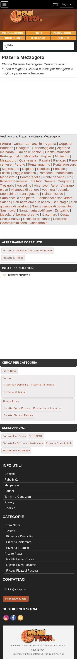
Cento (18, 143)
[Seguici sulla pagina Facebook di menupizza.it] (13, 617)
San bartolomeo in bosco (31, 202)
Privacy (9, 502)
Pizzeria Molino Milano (16, 450)
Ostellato (43, 169)
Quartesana (28, 160)
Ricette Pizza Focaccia (47, 408)
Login (65, 4)
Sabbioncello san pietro (17, 198)
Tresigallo (7, 185)
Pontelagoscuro (64, 164)
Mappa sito (11, 485)
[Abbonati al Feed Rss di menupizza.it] (20, 617)
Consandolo (38, 223)
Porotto (20, 164)
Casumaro (49, 214)
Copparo (65, 143)
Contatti (9, 473)
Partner (9, 491)
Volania (63, 189)
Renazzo (59, 160)
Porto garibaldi (10, 156)
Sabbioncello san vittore (55, 198)
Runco (58, 194)
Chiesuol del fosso (36, 219)
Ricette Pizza (38, 38)
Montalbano (64, 173)
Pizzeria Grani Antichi (59, 443)
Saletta (5, 202)
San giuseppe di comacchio (52, 206)
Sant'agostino (29, 194)
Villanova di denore (25, 189)
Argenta (50, 143)
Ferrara (5, 143)
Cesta (64, 214)
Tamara (50, 181)
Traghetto (65, 181)
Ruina (46, 194)
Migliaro (46, 156)
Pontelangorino (39, 164)
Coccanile (60, 219)
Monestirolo (8, 177)
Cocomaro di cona (13, 223)
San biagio (60, 202)
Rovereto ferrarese (14, 181)
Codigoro (23, 148)
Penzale (59, 169)
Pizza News (63, 38)
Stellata (36, 181)
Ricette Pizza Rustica (17, 408)
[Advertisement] (38, 106)
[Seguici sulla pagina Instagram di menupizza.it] (6, 617)
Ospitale (28, 169)
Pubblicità (11, 479)
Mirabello (31, 156)
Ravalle (44, 160)
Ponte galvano (53, 177)
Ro (69, 177)
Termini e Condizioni (18, 496)
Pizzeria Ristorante (63, 33)
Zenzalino (62, 210)
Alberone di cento (26, 214)
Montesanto (10, 169)
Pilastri (5, 173)
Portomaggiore (43, 148)
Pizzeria (38, 33)
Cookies (9, 508)
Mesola (5, 214)
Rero (54, 185)
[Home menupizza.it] (34, 16)
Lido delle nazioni (29, 152)
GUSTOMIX (36, 436)
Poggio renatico (24, 173)
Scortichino (8, 194)
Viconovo (41, 185)
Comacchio (33, 143)
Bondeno (6, 148)
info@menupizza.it (19, 275)
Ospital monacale (58, 152)
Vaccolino (24, 185)
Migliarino (62, 156)
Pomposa (46, 173)
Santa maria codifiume (35, 210)
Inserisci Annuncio (15, 598)
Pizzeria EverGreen (14, 436)
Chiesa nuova (10, 219)
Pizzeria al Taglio (13, 38)
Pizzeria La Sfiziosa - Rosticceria (23, 443)
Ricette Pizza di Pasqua (18, 415)
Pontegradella (30, 177)
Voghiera (48, 189)
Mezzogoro (8, 160)
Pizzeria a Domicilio (12, 33)
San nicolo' (8, 210)
